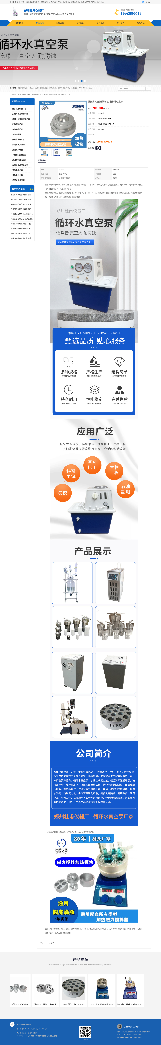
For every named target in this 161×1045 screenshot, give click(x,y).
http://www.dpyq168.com (48, 943)
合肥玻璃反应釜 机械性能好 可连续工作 (22, 214)
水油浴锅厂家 (17, 129)
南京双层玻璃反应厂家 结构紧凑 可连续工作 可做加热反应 (22, 238)
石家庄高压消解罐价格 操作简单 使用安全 (22, 195)
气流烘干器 (16, 134)
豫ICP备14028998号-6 (39, 1029)
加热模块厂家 (37, 94)
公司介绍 (80, 23)
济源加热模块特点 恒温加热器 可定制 (80, 1004)
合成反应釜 (136, 1004)
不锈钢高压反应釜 (19, 155)
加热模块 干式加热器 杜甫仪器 (51, 1004)
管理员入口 (45, 1036)
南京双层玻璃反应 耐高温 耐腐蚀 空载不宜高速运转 (22, 219)
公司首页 (20, 23)
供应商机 (40, 23)
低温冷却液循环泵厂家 (21, 119)
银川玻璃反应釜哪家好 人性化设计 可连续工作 (22, 204)
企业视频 (60, 23)
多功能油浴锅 (17, 175)
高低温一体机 (17, 150)
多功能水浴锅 (17, 170)
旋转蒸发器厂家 (18, 139)
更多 (31, 189)
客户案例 (120, 23)
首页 (19, 94)
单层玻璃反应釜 (18, 180)
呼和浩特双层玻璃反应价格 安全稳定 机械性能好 (22, 224)
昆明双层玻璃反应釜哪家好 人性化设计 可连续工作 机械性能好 (22, 209)
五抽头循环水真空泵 (20, 165)
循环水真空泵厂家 (19, 109)
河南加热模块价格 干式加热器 (23, 1004)
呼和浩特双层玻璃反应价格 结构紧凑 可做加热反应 (22, 229)
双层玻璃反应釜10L (20, 145)
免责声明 (37, 1036)
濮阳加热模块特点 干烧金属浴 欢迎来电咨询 (111, 1004)
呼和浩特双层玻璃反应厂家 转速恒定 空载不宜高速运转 (22, 233)
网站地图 (53, 1036)
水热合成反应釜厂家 (20, 114)
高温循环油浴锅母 (19, 160)
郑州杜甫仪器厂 (22, 1033)
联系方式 (140, 23)
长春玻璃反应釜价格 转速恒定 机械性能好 (22, 199)
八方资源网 (30, 1036)
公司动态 (100, 23)
